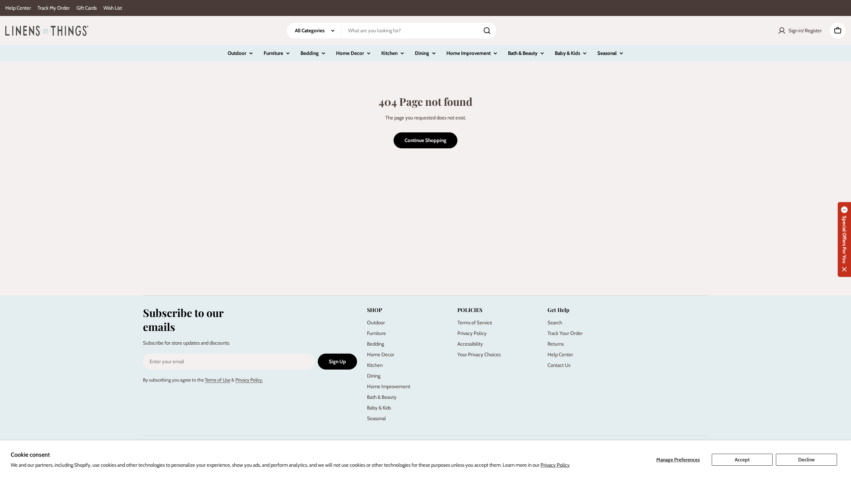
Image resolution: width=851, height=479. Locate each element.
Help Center (18, 8)
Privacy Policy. (249, 380)
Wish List (112, 8)
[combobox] (391, 31)
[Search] (487, 31)
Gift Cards (86, 8)
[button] (844, 239)
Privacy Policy (555, 465)
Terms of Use (217, 380)
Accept (742, 460)
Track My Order (54, 8)
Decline (806, 460)
